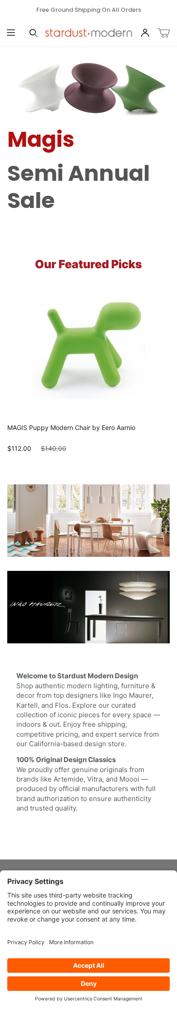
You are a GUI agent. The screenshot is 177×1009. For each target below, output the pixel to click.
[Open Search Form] (33, 33)
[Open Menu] (11, 33)
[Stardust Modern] (88, 32)
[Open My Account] (145, 33)
